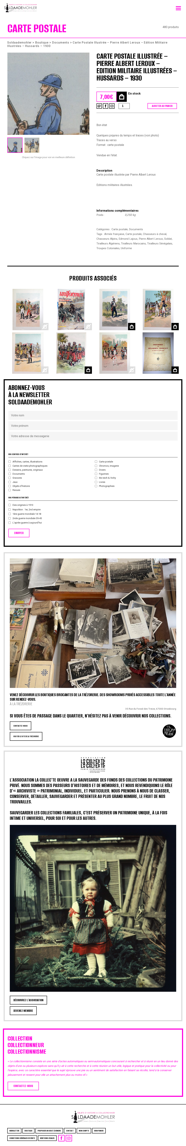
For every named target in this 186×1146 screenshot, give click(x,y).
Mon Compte (84, 1130)
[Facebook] (105, 106)
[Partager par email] (99, 106)
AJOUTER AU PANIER (162, 106)
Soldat (168, 238)
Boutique (41, 42)
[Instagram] (112, 106)
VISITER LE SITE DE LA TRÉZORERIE (26, 736)
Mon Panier (99, 1130)
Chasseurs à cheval (154, 234)
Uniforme (126, 248)
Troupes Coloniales (108, 248)
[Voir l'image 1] (15, 145)
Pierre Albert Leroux (151, 238)
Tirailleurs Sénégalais (159, 243)
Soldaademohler (19, 42)
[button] (48, 93)
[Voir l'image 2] (32, 145)
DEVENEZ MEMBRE (23, 1010)
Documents (60, 42)
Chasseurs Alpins (106, 238)
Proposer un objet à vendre (49, 1130)
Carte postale (120, 229)
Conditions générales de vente (22, 1138)
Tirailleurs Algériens (108, 243)
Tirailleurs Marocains (133, 243)
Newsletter (14, 1130)
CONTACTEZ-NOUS (20, 725)
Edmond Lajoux (128, 238)
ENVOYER (19, 533)
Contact (70, 1130)
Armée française (114, 234)
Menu (178, 7)
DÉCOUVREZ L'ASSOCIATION (28, 1000)
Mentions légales (47, 1138)
